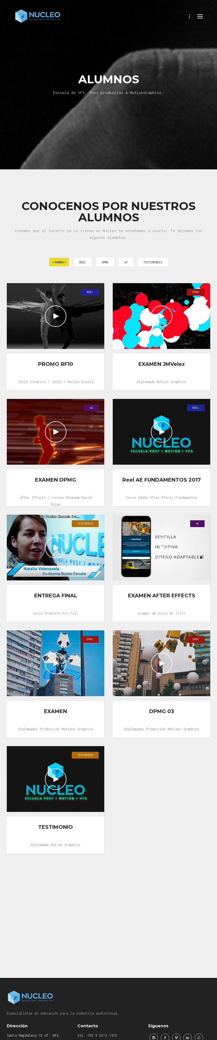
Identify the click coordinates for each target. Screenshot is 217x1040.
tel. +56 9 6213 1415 (97, 1035)
